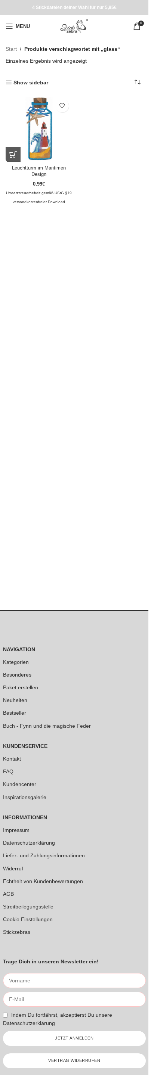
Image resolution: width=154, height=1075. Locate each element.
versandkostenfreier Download (39, 202)
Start (11, 49)
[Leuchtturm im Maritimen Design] (39, 129)
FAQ (8, 771)
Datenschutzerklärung (29, 843)
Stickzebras (16, 932)
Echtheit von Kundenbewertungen (43, 881)
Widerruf (13, 869)
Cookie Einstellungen (28, 919)
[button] (13, 154)
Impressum (16, 830)
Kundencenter (19, 784)
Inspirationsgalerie (24, 797)
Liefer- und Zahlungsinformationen (44, 855)
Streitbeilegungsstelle (28, 907)
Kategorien (16, 662)
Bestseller (14, 713)
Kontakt (12, 759)
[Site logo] (74, 26)
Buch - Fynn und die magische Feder (47, 726)
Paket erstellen (20, 687)
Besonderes (17, 675)
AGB (8, 894)
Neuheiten (15, 700)
